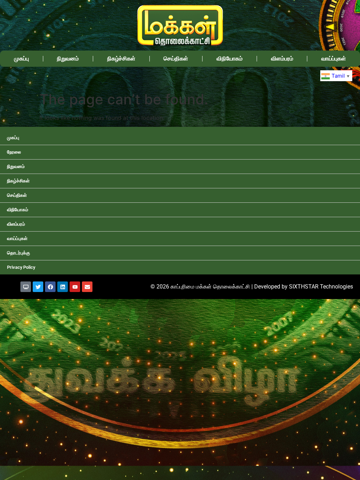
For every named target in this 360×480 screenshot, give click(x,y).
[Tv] (25, 286)
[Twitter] (38, 286)
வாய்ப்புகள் (333, 58)
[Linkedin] (62, 286)
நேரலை (14, 152)
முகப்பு (21, 58)
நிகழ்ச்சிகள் (121, 58)
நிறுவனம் (68, 58)
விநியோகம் (230, 58)
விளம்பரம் (282, 58)
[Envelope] (87, 286)
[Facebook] (50, 286)
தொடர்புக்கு (18, 252)
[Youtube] (75, 286)
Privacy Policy (21, 267)
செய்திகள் (175, 58)
